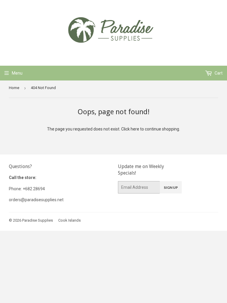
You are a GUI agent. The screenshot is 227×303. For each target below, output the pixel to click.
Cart (218, 73)
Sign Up (171, 187)
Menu (17, 73)
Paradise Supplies (37, 220)
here (135, 129)
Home (14, 88)
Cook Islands (69, 220)
